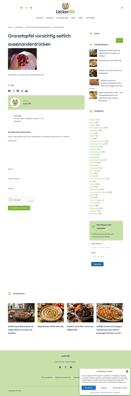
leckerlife (27, 103)
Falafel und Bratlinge (96, 144)
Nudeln (91, 176)
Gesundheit (93, 155)
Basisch (92, 122)
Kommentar (12, 141)
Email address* (96, 244)
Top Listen (93, 203)
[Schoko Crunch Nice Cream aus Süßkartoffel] (93, 73)
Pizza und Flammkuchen (98, 179)
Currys (91, 133)
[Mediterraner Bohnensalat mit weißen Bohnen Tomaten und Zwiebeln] (93, 53)
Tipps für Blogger (95, 200)
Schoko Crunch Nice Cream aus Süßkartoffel (80, 328)
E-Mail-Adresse (14, 179)
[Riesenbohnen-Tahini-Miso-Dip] (93, 63)
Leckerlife (65, 356)
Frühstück (92, 149)
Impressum (117, 392)
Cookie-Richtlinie (94, 392)
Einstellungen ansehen (120, 388)
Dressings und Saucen (97, 141)
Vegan (91, 205)
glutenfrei (92, 163)
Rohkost (92, 184)
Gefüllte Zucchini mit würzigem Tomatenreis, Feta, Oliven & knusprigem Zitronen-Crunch (109, 329)
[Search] (119, 40)
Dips (91, 138)
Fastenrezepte (94, 147)
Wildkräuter (93, 214)
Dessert (92, 136)
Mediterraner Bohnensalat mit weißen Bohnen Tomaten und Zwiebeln (109, 53)
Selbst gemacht (94, 189)
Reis (90, 181)
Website (11, 188)
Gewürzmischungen (96, 160)
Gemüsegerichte (95, 152)
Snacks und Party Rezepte (98, 192)
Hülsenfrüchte (94, 168)
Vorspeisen (93, 211)
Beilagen (92, 125)
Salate (91, 187)
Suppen (92, 195)
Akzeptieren (88, 388)
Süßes (91, 197)
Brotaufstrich (94, 130)
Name (10, 169)
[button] (127, 371)
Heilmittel (92, 165)
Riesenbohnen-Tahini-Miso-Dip (110, 60)
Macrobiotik (93, 171)
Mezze (91, 173)
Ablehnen (104, 388)
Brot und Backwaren (96, 128)
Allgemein (92, 120)
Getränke (92, 157)
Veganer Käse (94, 208)
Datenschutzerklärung (106, 392)
